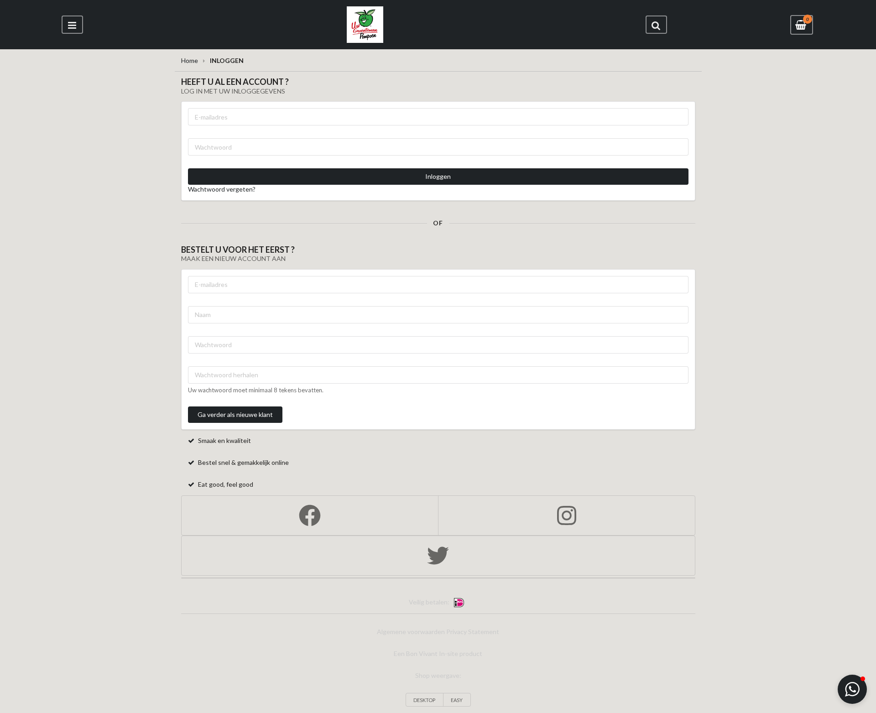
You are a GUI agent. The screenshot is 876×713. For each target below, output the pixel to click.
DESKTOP (424, 700)
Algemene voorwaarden (411, 631)
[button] (852, 689)
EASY (457, 700)
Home (189, 60)
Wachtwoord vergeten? (222, 189)
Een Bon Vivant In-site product (438, 653)
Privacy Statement (472, 631)
